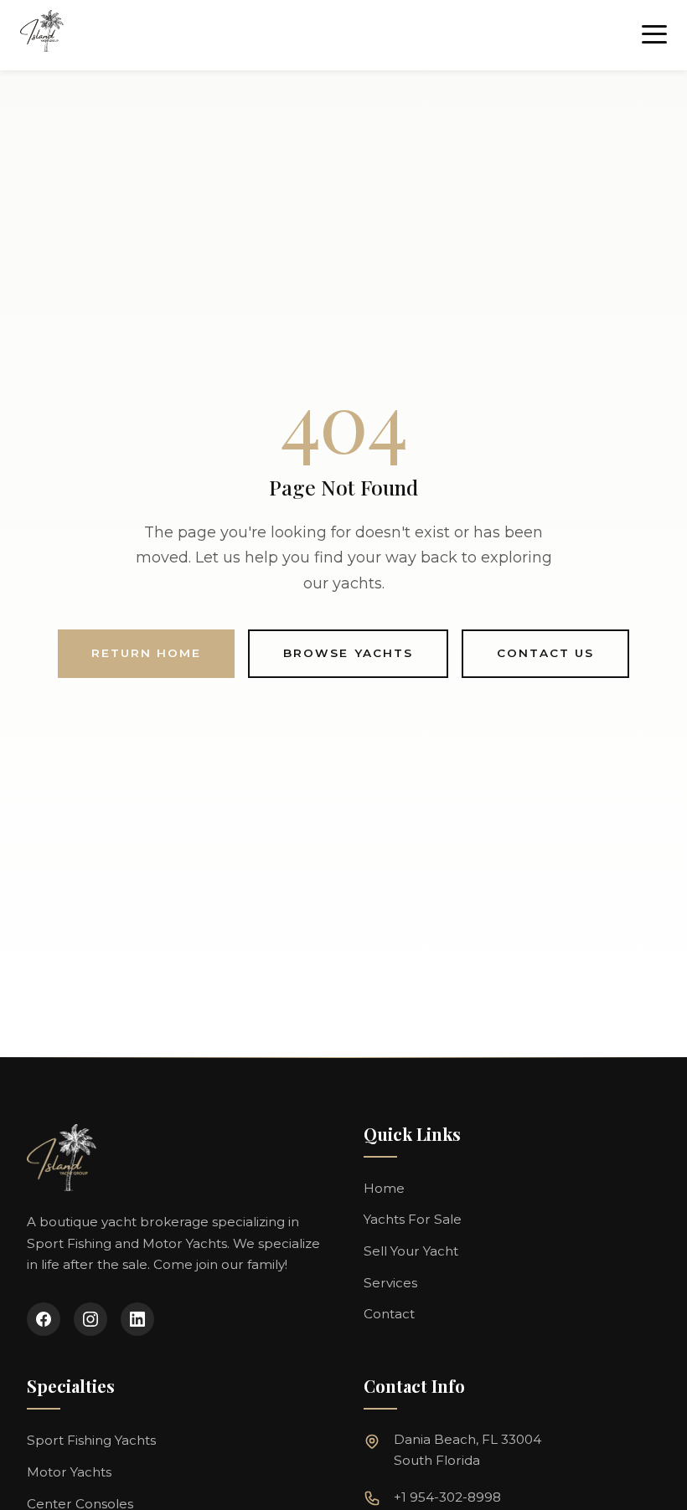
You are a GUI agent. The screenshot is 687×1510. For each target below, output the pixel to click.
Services (390, 1283)
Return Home (146, 653)
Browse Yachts (348, 653)
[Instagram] (90, 1319)
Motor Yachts (69, 1472)
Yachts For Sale (413, 1219)
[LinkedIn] (137, 1319)
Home (384, 1188)
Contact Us (545, 653)
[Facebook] (43, 1319)
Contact (389, 1314)
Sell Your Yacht (411, 1251)
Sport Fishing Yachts (91, 1440)
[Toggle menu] (654, 35)
